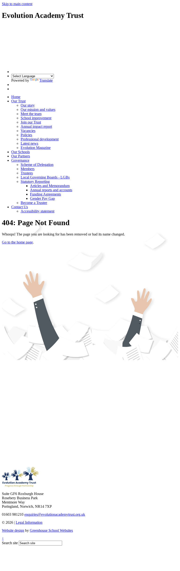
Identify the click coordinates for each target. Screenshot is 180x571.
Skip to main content (17, 4)
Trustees (27, 173)
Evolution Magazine (36, 148)
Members (27, 169)
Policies (26, 135)
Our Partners (20, 156)
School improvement (36, 118)
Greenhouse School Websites (51, 530)
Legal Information (29, 522)
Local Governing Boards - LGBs (45, 177)
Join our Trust (31, 122)
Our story (28, 105)
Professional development (40, 139)
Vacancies (28, 131)
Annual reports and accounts (51, 190)
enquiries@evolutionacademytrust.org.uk (54, 514)
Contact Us (19, 207)
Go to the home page (17, 242)
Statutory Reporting (35, 182)
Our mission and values (38, 110)
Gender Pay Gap (42, 198)
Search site (10, 543)
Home (15, 97)
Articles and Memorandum (50, 186)
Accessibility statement (37, 211)
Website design (13, 530)
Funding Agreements (45, 194)
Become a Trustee (34, 203)
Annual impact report (36, 126)
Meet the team (31, 114)
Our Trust (18, 101)
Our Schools (20, 152)
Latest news (29, 143)
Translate (46, 80)
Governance (20, 160)
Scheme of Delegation (37, 165)
